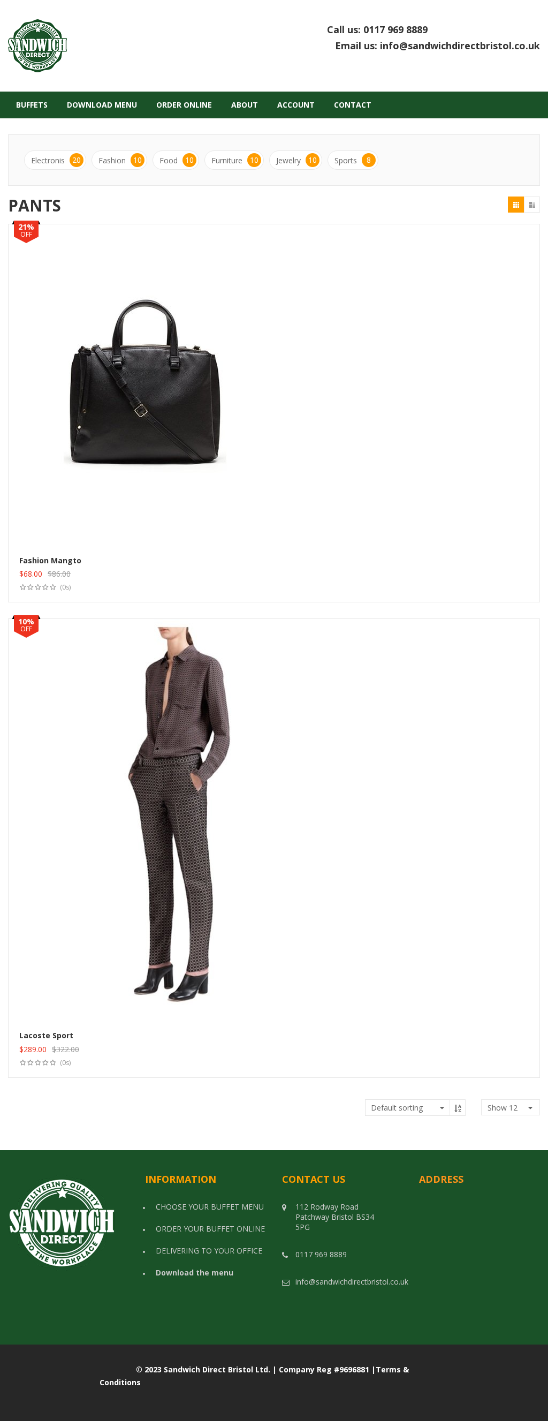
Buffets (32, 105)
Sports (352, 160)
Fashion (120, 160)
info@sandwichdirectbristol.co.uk (460, 45)
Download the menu (194, 1272)
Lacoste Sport (46, 1035)
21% (26, 227)
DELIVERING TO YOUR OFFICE (209, 1250)
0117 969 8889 (451, 29)
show (502, 1108)
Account (296, 105)
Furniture (234, 160)
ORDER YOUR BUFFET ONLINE (210, 1229)
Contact (352, 105)
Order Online (184, 105)
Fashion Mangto (50, 560)
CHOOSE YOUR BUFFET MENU (210, 1207)
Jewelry (296, 160)
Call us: (433, 30)
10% (26, 621)
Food (176, 160)
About (244, 105)
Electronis (56, 160)
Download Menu (102, 105)
